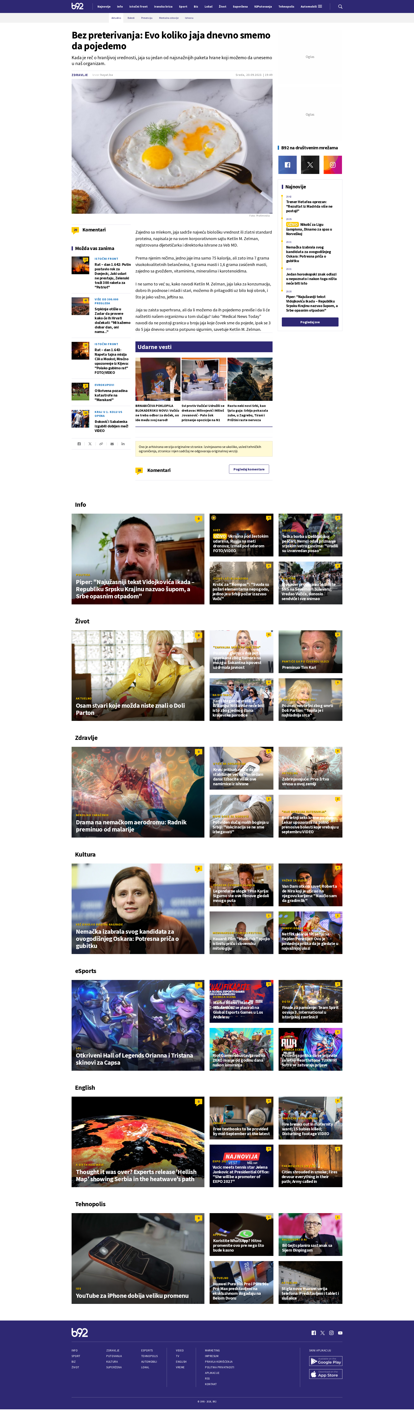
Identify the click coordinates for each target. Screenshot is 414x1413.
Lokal (145, 1367)
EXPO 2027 (220, 1161)
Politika (83, 575)
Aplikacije (212, 1373)
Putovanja (114, 1356)
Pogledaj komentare (249, 469)
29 (139, 470)
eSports (147, 1350)
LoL (78, 1048)
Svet (217, 530)
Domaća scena (224, 997)
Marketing (212, 1350)
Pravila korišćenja (219, 1362)
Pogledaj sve (310, 322)
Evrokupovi (104, 385)
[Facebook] (287, 165)
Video (180, 1350)
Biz (74, 1362)
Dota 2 (287, 1002)
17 (85, 259)
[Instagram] (333, 165)
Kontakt (211, 1384)
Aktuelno (84, 698)
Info (75, 1350)
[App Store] (325, 1374)
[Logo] (77, 6)
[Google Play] (325, 1361)
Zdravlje (80, 75)
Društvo (289, 530)
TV (177, 1356)
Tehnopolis (149, 1356)
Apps (217, 1235)
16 (85, 344)
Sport (76, 1356)
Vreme (180, 1367)
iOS (78, 1288)
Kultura (112, 1362)
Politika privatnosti (219, 1367)
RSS (207, 1378)
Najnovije (104, 6)
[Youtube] (340, 1333)
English (219, 1123)
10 (85, 412)
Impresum (211, 1356)
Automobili (149, 1362)
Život (75, 1367)
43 (85, 300)
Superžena (114, 1367)
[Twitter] (310, 165)
